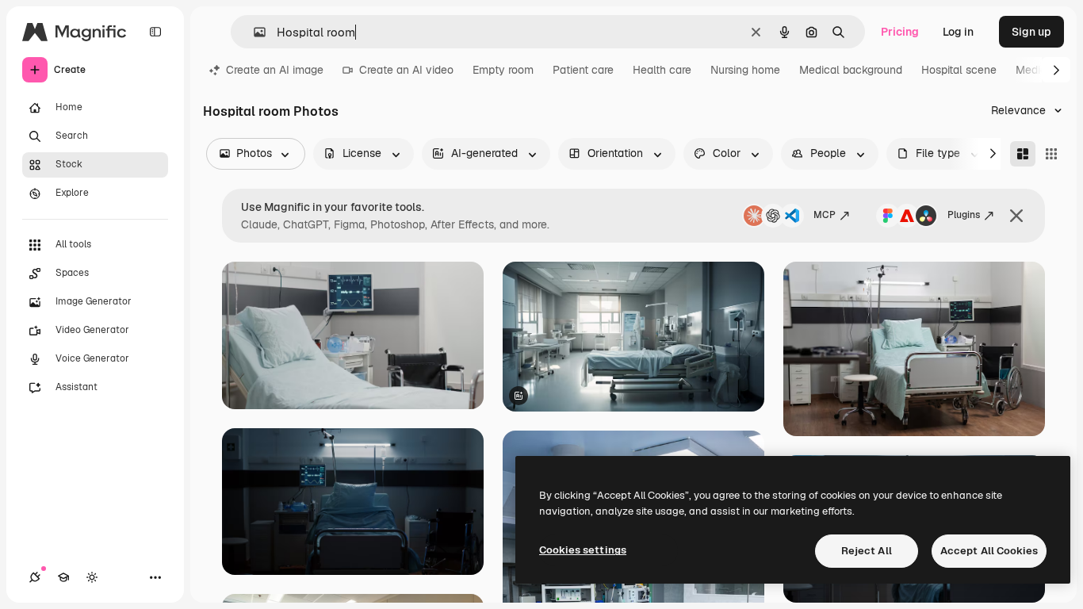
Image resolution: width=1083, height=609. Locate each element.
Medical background (850, 70)
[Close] (1016, 215)
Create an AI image (274, 70)
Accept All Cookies (989, 550)
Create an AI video (406, 70)
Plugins (963, 215)
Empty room (503, 70)
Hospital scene (959, 70)
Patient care (583, 70)
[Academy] (63, 577)
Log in (958, 32)
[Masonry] (1022, 154)
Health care (662, 70)
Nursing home (745, 70)
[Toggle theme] (92, 577)
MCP (824, 215)
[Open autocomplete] (253, 32)
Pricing (900, 32)
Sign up (1031, 32)
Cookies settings (582, 550)
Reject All (866, 550)
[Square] (1051, 154)
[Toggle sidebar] (155, 31)
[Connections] (35, 577)
